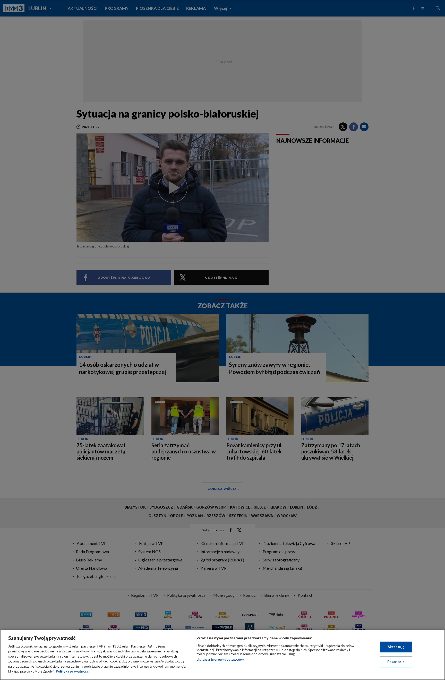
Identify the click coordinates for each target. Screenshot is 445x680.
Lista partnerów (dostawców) (220, 659)
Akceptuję (396, 647)
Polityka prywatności (73, 671)
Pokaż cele (396, 662)
